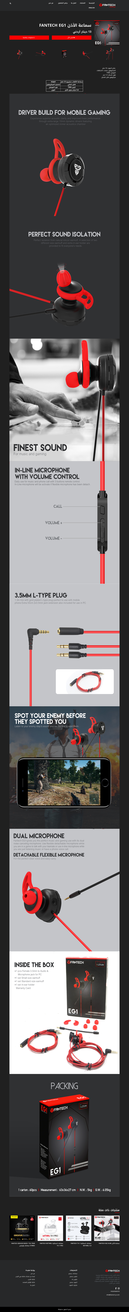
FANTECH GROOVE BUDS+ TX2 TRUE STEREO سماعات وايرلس (23, 1244)
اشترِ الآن (70, 37)
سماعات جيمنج (73, 1273)
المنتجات (82, 3)
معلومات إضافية (28, 37)
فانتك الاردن (31, 1279)
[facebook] (116, 1287)
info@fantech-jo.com (113, 1295)
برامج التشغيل (63, 3)
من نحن (51, 3)
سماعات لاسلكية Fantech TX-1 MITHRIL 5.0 (81, 1244)
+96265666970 (115, 1291)
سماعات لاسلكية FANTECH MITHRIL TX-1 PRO (51, 1244)
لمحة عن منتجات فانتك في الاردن (25, 1276)
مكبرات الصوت (73, 1285)
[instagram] (119, 1287)
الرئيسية (92, 3)
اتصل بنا (73, 3)
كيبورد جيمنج (73, 1282)
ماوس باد (74, 1279)
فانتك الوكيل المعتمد (28, 1282)
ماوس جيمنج (73, 1276)
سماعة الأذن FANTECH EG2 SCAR (109, 1243)
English (92, 8)
